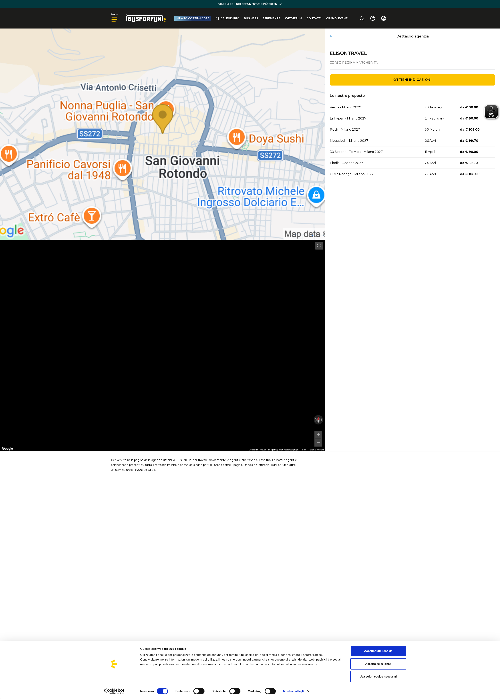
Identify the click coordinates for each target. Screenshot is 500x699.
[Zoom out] (318, 443)
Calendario (230, 18)
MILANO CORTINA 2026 (192, 18)
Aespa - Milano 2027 (345, 107)
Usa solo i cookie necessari (378, 676)
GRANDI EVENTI (337, 18)
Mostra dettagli (293, 691)
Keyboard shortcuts (257, 450)
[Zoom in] (318, 435)
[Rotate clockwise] (321, 419)
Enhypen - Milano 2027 (348, 118)
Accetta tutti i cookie (378, 651)
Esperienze (271, 18)
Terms (303, 450)
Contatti (313, 18)
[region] (162, 345)
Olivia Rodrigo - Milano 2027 (351, 174)
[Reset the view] (318, 419)
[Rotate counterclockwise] (315, 419)
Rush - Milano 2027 (345, 129)
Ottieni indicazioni (412, 80)
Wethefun (293, 18)
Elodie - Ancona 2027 (346, 163)
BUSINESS (251, 18)
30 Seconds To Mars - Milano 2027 (356, 152)
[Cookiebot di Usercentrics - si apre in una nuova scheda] (114, 691)
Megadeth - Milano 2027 (349, 141)
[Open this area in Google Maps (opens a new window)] (7, 448)
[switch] (198, 691)
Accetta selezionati (378, 663)
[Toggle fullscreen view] (319, 246)
